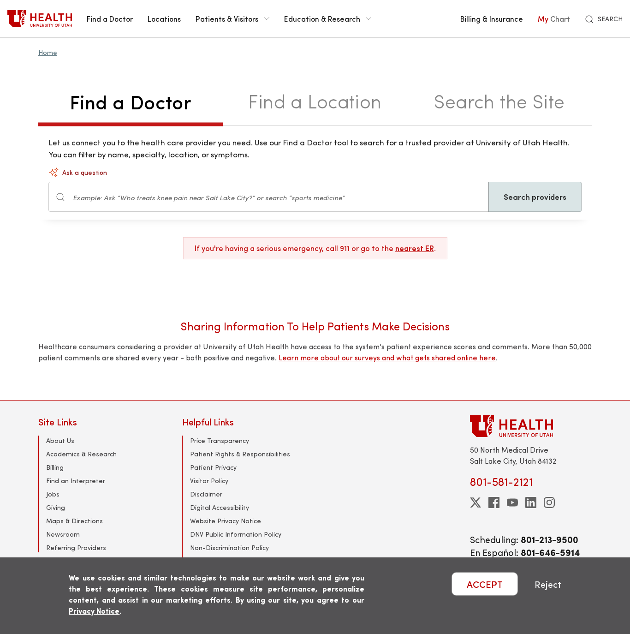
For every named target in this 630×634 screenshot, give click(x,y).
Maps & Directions (74, 520)
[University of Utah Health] (39, 18)
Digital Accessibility (219, 507)
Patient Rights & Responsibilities (240, 453)
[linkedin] (530, 502)
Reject (548, 584)
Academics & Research (81, 453)
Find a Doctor (110, 18)
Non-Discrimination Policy (229, 547)
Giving (55, 507)
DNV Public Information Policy (235, 534)
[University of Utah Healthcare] (531, 426)
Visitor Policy (209, 480)
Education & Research (322, 18)
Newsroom (63, 534)
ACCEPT (485, 584)
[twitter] (475, 502)
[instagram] (549, 502)
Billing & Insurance (491, 18)
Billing (55, 467)
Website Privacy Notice (225, 520)
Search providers (535, 196)
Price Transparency (219, 440)
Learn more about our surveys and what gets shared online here (387, 357)
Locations (164, 18)
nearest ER (414, 248)
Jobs (52, 494)
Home (47, 52)
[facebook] (493, 502)
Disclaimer (206, 494)
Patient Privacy (213, 467)
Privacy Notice (94, 610)
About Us (60, 440)
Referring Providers (76, 547)
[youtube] (512, 502)
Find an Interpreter (75, 480)
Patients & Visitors (227, 18)
